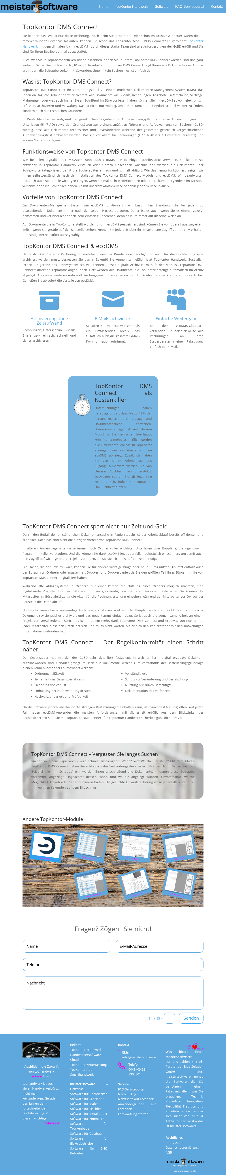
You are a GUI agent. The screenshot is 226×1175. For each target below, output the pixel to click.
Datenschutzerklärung (182, 1147)
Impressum (174, 1142)
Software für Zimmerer (87, 1119)
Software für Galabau (86, 1133)
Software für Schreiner (87, 1099)
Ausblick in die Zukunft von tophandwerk (41, 1071)
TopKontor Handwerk (86, 1050)
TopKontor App (81, 1069)
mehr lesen (51, 1123)
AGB (169, 1152)
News (122, 1094)
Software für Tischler (85, 1109)
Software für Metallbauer (88, 1113)
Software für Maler (84, 1104)
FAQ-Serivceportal (131, 1089)
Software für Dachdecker (88, 1094)
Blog (133, 1094)
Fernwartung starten (133, 1114)
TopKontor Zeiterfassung (88, 1065)
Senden (191, 1018)
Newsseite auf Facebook (136, 1099)
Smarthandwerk (82, 1074)
